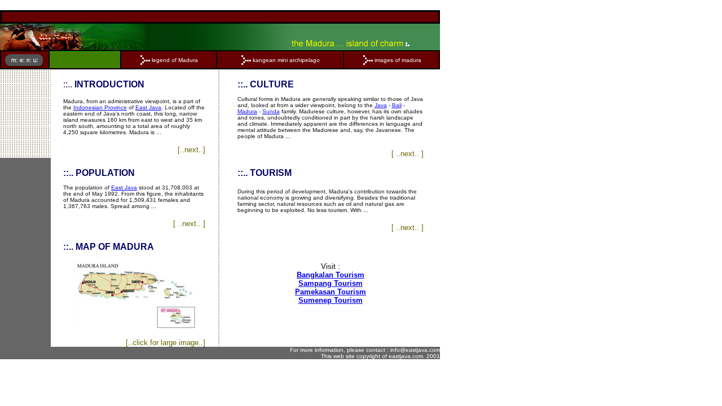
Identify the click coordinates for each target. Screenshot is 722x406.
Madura (247, 111)
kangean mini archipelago (286, 60)
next (191, 149)
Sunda (271, 111)
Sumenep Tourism (330, 300)
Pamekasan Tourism (330, 292)
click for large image (166, 342)
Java (381, 105)
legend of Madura (175, 60)
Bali (397, 105)
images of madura (398, 60)
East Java (148, 107)
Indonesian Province (100, 107)
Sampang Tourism (330, 283)
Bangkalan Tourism (330, 275)
